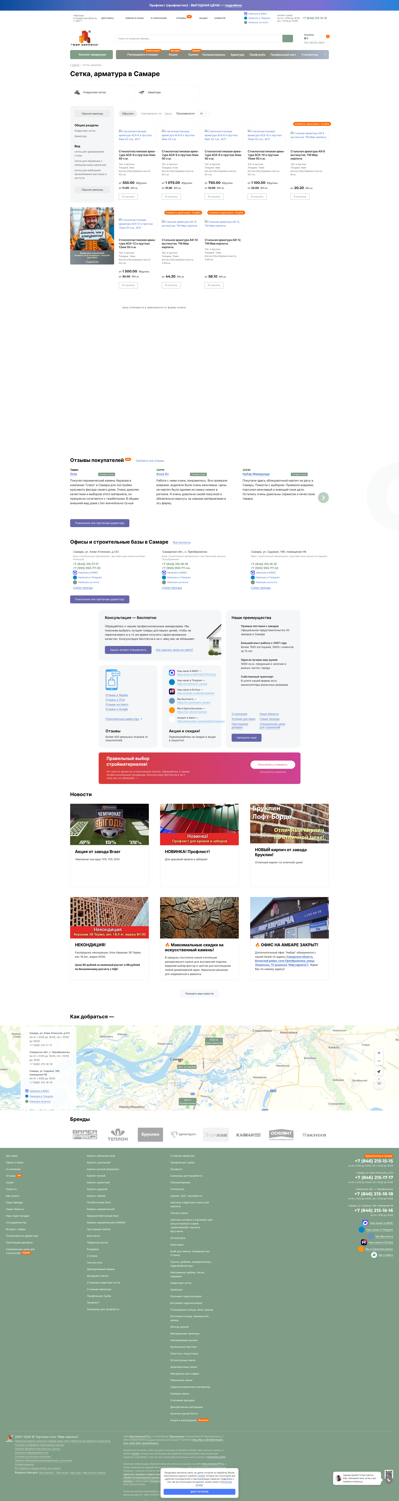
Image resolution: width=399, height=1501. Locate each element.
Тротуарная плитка (99, 1229)
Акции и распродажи (183, 1420)
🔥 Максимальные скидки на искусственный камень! (194, 947)
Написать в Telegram (90, 577)
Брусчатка (93, 1235)
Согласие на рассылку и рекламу (33, 1456)
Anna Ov (162, 474)
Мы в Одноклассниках (379, 1249)
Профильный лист (283, 54)
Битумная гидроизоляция (186, 1303)
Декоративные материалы (186, 1407)
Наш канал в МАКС (381, 1223)
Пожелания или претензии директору (99, 523)
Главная (74, 64)
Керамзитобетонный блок (103, 1215)
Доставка (107, 18)
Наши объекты (15, 1209)
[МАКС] (75, 573)
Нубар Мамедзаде (256, 474)
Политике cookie (216, 1457)
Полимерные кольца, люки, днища (191, 1309)
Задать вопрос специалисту (128, 649)
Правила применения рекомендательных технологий (43, 1460)
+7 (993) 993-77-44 (176, 568)
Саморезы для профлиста (103, 1309)
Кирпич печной (96, 1175)
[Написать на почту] (75, 582)
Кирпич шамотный (98, 1182)
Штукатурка (177, 1237)
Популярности (185, 113)
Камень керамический (101, 1209)
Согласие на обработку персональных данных (39, 1444)
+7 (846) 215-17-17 (86, 564)
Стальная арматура (99, 1289)
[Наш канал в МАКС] (365, 1223)
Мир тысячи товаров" (94, 1472)
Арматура (237, 54)
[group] (85, 1135)
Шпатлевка (177, 1244)
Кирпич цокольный (99, 1162)
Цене (168, 113)
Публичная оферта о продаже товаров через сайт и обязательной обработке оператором (63, 1441)
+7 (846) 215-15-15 (374, 1161)
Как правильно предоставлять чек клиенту (38, 1468)
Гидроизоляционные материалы (190, 1386)
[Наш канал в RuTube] (364, 1242)
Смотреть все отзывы (150, 460)
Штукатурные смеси (183, 1360)
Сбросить (128, 113)
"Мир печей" (62, 1472)
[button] (323, 497)
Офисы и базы (134, 18)
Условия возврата (24, 1464)
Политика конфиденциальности (31, 1452)
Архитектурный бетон (184, 1413)
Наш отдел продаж (17, 1215)
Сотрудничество (16, 1222)
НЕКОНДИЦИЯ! (90, 944)
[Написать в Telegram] (26, 1096)
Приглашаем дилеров (19, 1242)
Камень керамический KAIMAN (106, 1222)
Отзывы (181, 17)
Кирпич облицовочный (101, 1155)
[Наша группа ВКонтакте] (371, 1236)
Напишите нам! (247, 737)
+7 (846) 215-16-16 (264, 564)
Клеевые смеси (179, 1393)
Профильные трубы (99, 1295)
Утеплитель (309, 54)
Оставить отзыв (106, 474)
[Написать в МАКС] (26, 1091)
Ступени (92, 1255)
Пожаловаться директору (22, 1235)
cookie (135, 1453)
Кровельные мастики (183, 1346)
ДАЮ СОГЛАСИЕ (199, 1491)
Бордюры (93, 1249)
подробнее (233, 5)
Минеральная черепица (184, 1333)
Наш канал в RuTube (380, 1242)
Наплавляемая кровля (184, 1340)
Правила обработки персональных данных (38, 1448)
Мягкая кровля (179, 1326)
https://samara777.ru (140, 1436)
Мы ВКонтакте (384, 1236)
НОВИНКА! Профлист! (187, 851)
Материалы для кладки (184, 1373)
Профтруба (257, 54)
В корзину (128, 196)
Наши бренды (14, 1202)
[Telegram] (75, 577)
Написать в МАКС (88, 572)
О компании (13, 1169)
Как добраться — (92, 1017)
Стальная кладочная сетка (103, 1282)
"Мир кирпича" (46, 1472)
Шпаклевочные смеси (183, 1366)
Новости (220, 18)
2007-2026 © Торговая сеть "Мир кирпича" (46, 1437)
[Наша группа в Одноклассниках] (361, 1249)
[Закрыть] (246, 5)
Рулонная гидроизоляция (186, 1296)
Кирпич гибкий (96, 1195)
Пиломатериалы (213, 54)
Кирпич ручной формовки (103, 1169)
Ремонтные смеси (181, 1380)
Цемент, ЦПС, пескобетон (186, 1195)
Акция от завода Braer (97, 851)
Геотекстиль (94, 1262)
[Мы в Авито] (374, 1255)
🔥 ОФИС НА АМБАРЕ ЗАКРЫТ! (286, 944)
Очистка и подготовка (184, 1353)
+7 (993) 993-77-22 (264, 568)
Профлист (93, 1302)
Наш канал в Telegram (379, 1229)
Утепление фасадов (182, 1400)
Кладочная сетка (94, 92)
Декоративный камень (101, 1269)
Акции (203, 18)
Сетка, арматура (92, 64)
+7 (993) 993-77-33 (86, 568)
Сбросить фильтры (92, 113)
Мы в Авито (386, 1254)
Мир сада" (76, 1472)
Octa (73, 474)
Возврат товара (15, 1229)
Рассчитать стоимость (272, 764)
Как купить (12, 1195)
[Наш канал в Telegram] (362, 1230)
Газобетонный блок (99, 1202)
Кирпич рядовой (97, 1189)
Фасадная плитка (97, 1275)
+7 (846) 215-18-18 (175, 564)
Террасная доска (97, 1242)
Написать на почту (88, 582)
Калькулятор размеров (273, 771)
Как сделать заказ (314, 42)
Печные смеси (179, 1213)
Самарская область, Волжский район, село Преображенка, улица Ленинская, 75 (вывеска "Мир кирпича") (284, 961)
